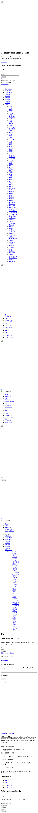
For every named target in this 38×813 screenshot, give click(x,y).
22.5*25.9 (12, 157)
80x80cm (7, 97)
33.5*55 (11, 139)
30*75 (10, 144)
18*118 (11, 169)
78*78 (10, 110)
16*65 (10, 171)
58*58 (10, 122)
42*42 (10, 131)
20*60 (10, 162)
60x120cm (8, 94)
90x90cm (7, 99)
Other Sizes (8, 104)
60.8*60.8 (12, 117)
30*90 (10, 143)
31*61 (10, 141)
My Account (4, 84)
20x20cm (7, 101)
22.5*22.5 (12, 158)
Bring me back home (7, 653)
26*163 (11, 148)
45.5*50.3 (12, 127)
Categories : (8, 89)
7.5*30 (11, 111)
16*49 (10, 174)
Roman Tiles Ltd (7, 733)
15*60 (10, 172)
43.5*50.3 (12, 129)
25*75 (10, 150)
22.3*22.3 (12, 160)
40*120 (11, 132)
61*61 (10, 115)
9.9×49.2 (11, 106)
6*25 (10, 118)
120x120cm (8, 92)
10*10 (10, 185)
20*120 (11, 167)
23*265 (11, 153)
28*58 (10, 146)
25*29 (10, 151)
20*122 (11, 165)
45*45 (10, 125)
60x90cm (7, 103)
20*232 (11, 164)
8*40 (10, 108)
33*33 (10, 137)
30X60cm (8, 90)
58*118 (11, 124)
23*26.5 (11, 155)
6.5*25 (11, 120)
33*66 (10, 136)
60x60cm (7, 96)
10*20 (10, 181)
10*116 (11, 183)
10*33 (10, 178)
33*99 (10, 134)
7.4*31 (11, 113)
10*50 (10, 176)
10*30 (10, 179)
